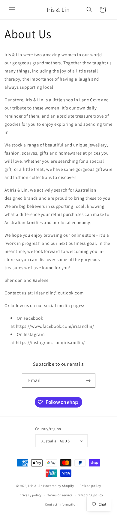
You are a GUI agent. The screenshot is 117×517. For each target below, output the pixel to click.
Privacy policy (31, 495)
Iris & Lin (35, 486)
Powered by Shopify (58, 486)
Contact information (61, 504)
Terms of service (60, 495)
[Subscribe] (88, 381)
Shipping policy (90, 495)
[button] (12, 9)
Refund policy (90, 486)
